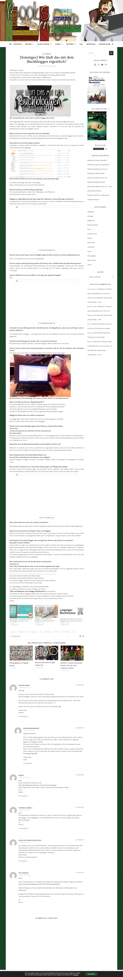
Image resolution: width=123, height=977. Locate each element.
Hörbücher (91, 247)
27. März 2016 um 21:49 (24, 875)
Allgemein (47, 54)
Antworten (80, 685)
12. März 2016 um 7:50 (24, 810)
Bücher (28, 44)
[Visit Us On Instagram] (95, 64)
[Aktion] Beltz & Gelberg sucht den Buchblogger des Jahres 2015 (21, 620)
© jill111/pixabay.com (46, 518)
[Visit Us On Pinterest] (106, 64)
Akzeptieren (91, 974)
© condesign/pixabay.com (46, 323)
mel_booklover (92, 289)
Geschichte (91, 242)
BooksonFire (16, 636)
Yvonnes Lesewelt (25, 808)
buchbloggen (48, 632)
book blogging (32, 632)
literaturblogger (65, 632)
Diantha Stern (24, 685)
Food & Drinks (92, 234)
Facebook (62, 460)
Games (58, 44)
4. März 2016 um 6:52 (23, 687)
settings (76, 975)
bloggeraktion (22, 632)
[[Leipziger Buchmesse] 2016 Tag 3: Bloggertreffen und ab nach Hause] (71, 611)
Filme (89, 229)
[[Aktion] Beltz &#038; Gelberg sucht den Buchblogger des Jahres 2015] (21, 611)
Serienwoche (42, 136)
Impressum (90, 44)
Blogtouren (91, 220)
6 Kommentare (51, 66)
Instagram (72, 460)
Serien (89, 265)
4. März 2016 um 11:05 (24, 777)
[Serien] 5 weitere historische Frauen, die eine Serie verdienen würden (71, 665)
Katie (89, 324)
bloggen (13, 632)
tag (73, 632)
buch (40, 632)
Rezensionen (91, 260)
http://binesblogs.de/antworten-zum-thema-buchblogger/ (37, 785)
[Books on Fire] (61, 19)
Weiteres (70, 44)
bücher (56, 632)
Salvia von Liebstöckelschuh (29, 840)
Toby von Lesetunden (62, 73)
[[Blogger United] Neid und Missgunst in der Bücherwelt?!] (46, 611)
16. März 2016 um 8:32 (24, 842)
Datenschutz (104, 44)
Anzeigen (90, 216)
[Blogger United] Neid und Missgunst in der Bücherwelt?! (44, 620)
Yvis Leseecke (23, 873)
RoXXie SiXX (91, 306)
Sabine (21, 775)
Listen (89, 251)
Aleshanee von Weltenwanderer (33, 73)
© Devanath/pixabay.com (46, 250)
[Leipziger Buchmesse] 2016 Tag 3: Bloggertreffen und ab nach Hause (71, 620)
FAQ (81, 44)
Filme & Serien (43, 44)
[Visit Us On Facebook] (98, 64)
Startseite (17, 44)
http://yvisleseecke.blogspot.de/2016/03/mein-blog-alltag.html (39, 884)
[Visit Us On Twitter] (102, 64)
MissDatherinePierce (31, 728)
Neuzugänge (91, 256)
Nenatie (89, 333)
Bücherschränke (92, 225)
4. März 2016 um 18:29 (29, 730)
